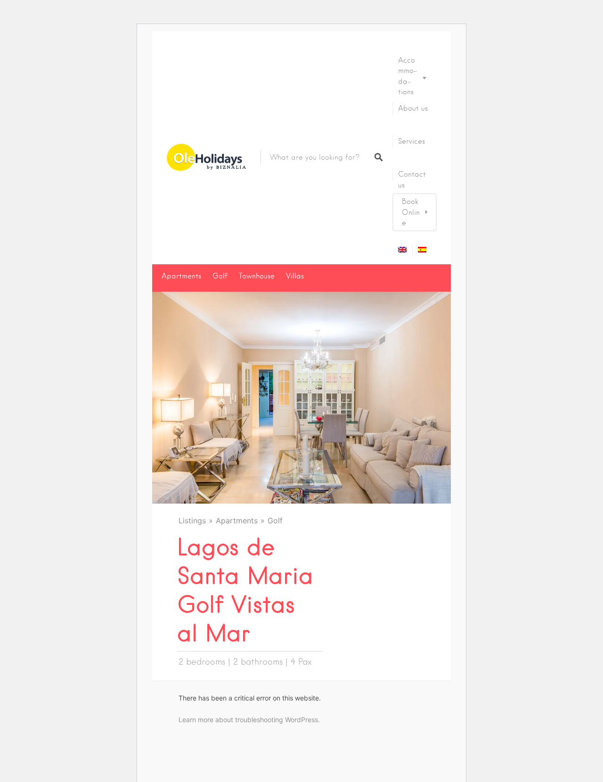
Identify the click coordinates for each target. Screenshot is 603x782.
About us (413, 108)
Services (411, 141)
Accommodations (407, 76)
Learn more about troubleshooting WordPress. (249, 720)
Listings (192, 520)
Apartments (181, 276)
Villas (295, 276)
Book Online (411, 212)
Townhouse (257, 276)
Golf (220, 276)
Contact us (412, 179)
